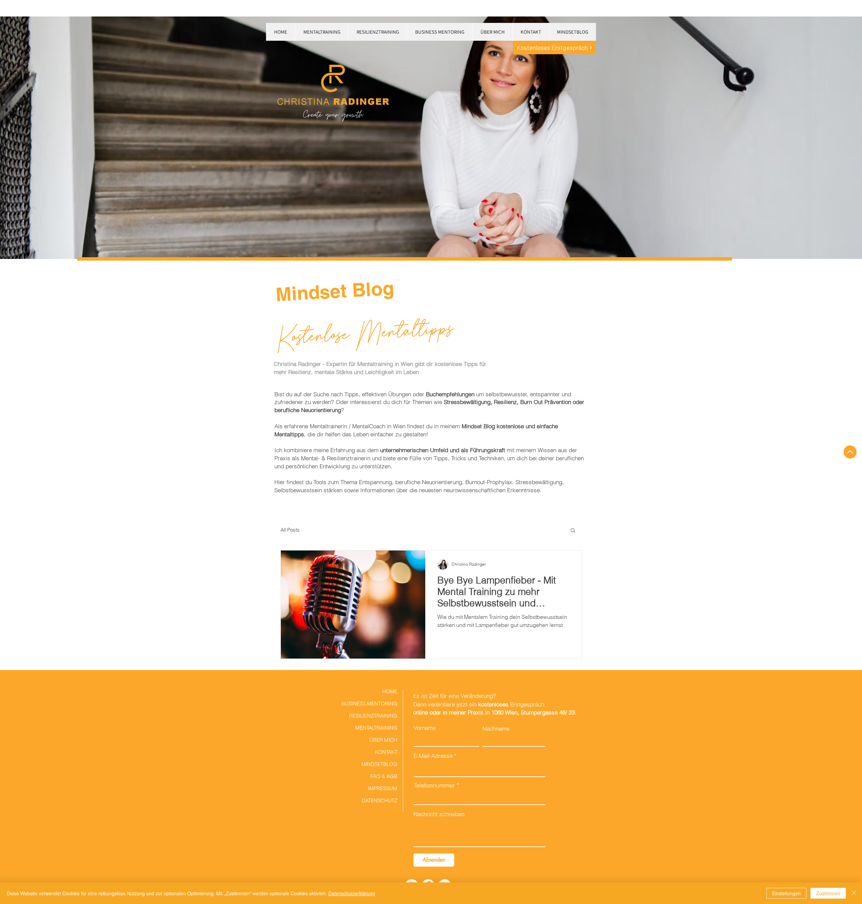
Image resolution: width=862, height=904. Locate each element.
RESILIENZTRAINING (373, 715)
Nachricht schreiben (438, 814)
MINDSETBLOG (379, 764)
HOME (389, 691)
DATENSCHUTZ (379, 800)
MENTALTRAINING (376, 728)
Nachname (496, 728)
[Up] (850, 452)
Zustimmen (828, 893)
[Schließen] (854, 893)
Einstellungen (786, 893)
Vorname (424, 728)
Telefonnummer (434, 785)
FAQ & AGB (383, 776)
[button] (573, 530)
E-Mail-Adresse (433, 756)
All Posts (290, 530)
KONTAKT (386, 752)
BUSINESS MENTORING (373, 703)
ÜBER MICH (383, 740)
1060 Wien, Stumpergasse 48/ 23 (533, 712)
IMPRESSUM (382, 788)
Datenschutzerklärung (351, 893)
